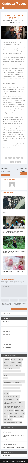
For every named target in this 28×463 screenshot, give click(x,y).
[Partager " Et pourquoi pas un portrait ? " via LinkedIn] (16, 158)
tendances (20, 416)
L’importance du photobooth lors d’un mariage (13, 447)
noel (22, 410)
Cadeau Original (6, 334)
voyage (10, 419)
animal (5, 362)
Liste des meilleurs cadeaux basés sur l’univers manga (13, 436)
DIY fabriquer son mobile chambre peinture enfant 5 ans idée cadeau (12, 381)
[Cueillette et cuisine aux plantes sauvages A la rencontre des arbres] (14, 242)
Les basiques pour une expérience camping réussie (13, 211)
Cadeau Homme (6, 331)
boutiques (18, 365)
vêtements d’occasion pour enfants (13, 422)
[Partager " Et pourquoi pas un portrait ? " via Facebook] (6, 158)
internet (6, 393)
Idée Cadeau (5, 341)
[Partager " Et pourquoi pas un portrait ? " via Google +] (11, 158)
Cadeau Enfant (6, 324)
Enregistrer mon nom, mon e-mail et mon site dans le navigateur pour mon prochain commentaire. (13, 305)
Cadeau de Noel (6, 321)
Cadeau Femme (6, 328)
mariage (17, 410)
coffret (11, 368)
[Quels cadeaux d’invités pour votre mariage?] (14, 263)
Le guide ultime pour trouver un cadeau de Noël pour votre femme (13, 431)
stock (22, 413)
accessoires (6, 359)
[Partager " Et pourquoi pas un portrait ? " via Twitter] (8, 158)
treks (5, 419)
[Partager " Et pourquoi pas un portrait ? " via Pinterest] (14, 158)
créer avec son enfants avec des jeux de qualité (14, 374)
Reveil (4, 350)
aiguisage (13, 359)
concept (17, 368)
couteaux (18, 371)
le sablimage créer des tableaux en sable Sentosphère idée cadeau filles (14, 407)
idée (10, 390)
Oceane (10, 20)
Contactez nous (6, 455)
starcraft (16, 413)
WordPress (23, 461)
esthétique (18, 385)
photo (5, 413)
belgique (6, 365)
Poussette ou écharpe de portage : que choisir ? (13, 439)
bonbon (12, 365)
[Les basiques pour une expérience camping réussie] (14, 202)
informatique (16, 390)
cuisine (5, 378)
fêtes (5, 388)
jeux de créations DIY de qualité (11, 396)
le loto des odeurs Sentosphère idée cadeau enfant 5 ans (13, 403)
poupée (10, 413)
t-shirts (5, 416)
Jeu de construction (7, 344)
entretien (11, 385)
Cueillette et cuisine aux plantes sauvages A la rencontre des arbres (14, 252)
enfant (5, 385)
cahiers (5, 368)
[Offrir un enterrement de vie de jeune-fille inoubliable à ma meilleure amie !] (14, 222)
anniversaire (12, 362)
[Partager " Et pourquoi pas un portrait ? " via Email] (19, 158)
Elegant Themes (10, 461)
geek (9, 388)
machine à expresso (8, 410)
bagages (19, 362)
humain (5, 390)
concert (6, 371)
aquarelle (11, 89)
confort (12, 371)
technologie (12, 416)
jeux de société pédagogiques (11, 399)
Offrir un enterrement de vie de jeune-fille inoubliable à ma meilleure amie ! (13, 232)
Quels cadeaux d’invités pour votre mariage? (13, 271)
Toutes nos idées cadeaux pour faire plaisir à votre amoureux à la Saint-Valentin (14, 443)
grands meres (15, 388)
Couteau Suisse (6, 337)
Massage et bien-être (7, 347)
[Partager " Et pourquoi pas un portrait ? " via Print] (22, 158)
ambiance (20, 359)
